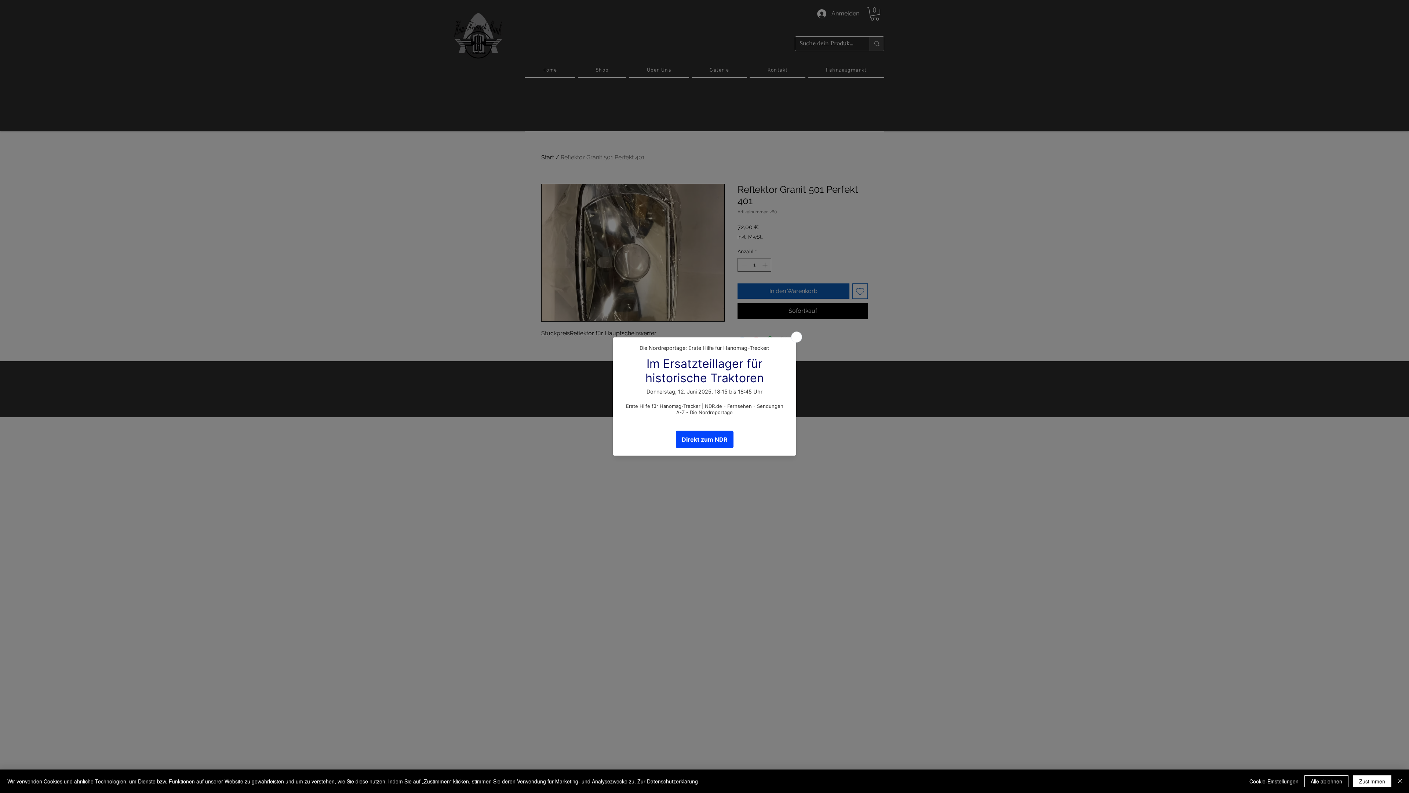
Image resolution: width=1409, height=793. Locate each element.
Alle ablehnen (1326, 781)
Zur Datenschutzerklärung (667, 781)
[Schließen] (1400, 781)
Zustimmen (1372, 781)
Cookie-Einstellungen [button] (1274, 781)
